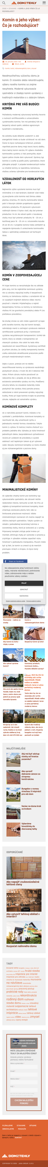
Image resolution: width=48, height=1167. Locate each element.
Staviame (12, 9)
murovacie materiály (22, 980)
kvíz (27, 977)
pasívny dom (33, 986)
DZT (19, 971)
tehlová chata (22, 1010)
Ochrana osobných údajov (33, 601)
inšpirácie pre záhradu (15, 977)
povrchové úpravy (12, 989)
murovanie (36, 979)
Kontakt (18, 1138)
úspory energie (22, 1020)
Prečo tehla (27, 992)
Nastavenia (24, 596)
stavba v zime (25, 1003)
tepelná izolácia (10, 1017)
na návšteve (14, 983)
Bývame (32, 1126)
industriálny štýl (10, 974)
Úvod (4, 9)
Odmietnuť (24, 590)
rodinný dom (15, 999)
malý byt (31, 977)
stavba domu (13, 1003)
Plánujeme (7, 1126)
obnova (26, 986)
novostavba (27, 983)
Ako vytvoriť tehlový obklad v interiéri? (23, 915)
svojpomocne (21, 1006)
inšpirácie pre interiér (26, 974)
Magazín (22, 1129)
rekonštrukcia (28, 995)
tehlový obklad (33, 1013)
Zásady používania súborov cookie (15, 601)
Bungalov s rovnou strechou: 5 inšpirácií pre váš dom (31, 791)
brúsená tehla (12, 968)
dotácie (15, 971)
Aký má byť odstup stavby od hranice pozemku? (30, 756)
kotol (12, 68)
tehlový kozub (22, 1013)
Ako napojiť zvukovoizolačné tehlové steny (22, 883)
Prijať (23, 583)
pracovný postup (26, 989)
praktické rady (14, 992)
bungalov (22, 968)
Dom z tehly (24, 3)
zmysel (33, 68)
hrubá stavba (32, 971)
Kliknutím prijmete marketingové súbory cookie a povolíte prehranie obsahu (24, 1043)
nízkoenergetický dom (23, 68)
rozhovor (29, 999)
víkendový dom (26, 1017)
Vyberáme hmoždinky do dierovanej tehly (29, 826)
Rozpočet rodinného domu (21, 946)
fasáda (22, 971)
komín (7, 68)
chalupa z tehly (29, 968)
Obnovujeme (8, 1129)
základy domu (10, 1020)
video (18, 1017)
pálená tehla (16, 996)
